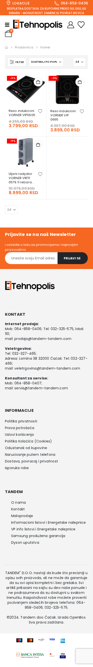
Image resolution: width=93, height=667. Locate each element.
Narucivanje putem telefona (30, 454)
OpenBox (77, 617)
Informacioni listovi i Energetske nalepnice (48, 522)
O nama (18, 502)
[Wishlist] (81, 24)
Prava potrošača (19, 427)
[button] (16, 62)
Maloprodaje (22, 515)
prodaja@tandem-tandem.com (42, 338)
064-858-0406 (27, 328)
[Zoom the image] (30, 655)
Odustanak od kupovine (26, 447)
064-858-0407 (27, 383)
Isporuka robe (17, 467)
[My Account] (70, 24)
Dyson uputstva (25, 542)
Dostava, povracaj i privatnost (31, 461)
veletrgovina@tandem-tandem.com (47, 368)
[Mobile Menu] (9, 24)
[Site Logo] (37, 24)
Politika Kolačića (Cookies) (28, 441)
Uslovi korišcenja (19, 434)
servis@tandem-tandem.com (41, 388)
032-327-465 (24, 353)
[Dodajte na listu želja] (40, 111)
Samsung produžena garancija (38, 535)
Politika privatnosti (21, 421)
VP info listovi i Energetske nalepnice (43, 529)
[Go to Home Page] (6, 47)
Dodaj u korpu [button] (38, 82)
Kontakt (18, 509)
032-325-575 (62, 328)
